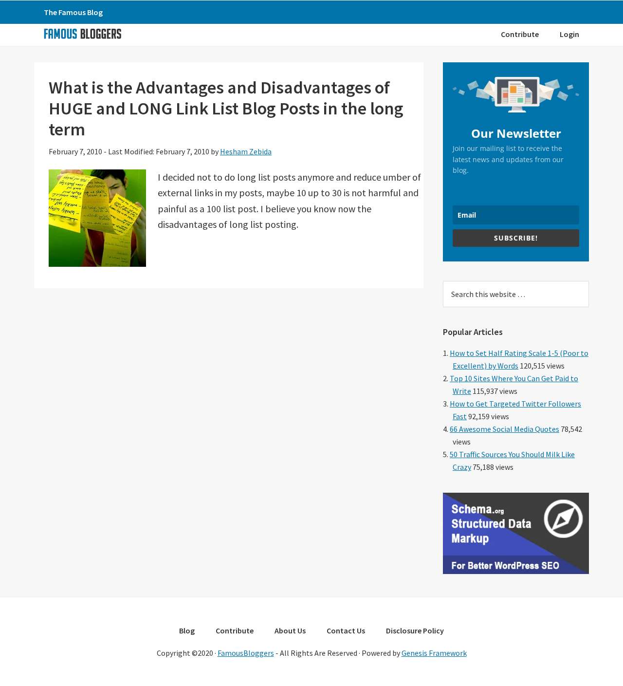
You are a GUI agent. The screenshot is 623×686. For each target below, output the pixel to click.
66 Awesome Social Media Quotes (504, 429)
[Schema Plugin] (516, 571)
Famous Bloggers (82, 33)
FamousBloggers (246, 653)
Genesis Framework (434, 653)
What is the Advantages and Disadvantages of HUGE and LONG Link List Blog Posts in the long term (226, 108)
